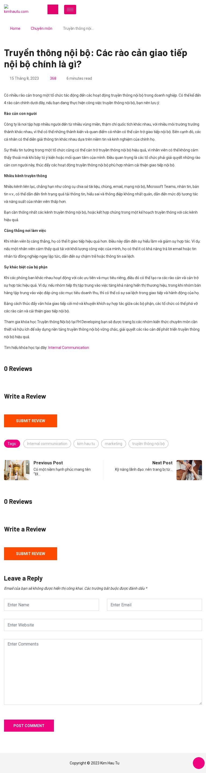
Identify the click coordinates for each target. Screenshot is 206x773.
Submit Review (30, 421)
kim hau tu (86, 444)
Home (15, 28)
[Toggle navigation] (52, 9)
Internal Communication (68, 347)
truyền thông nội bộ (148, 444)
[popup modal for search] (193, 9)
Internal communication (47, 444)
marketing (113, 444)
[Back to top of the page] (198, 763)
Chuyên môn (41, 28)
